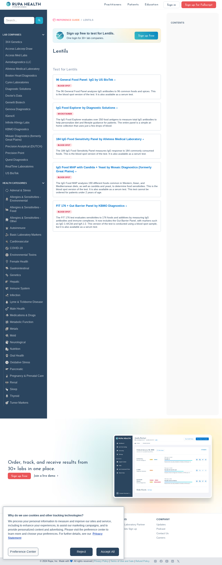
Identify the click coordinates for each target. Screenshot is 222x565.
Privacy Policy (101, 561)
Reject (81, 551)
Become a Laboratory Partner (128, 524)
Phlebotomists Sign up (124, 528)
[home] (23, 5)
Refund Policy (142, 561)
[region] (63, 532)
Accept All (108, 551)
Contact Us (162, 533)
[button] (112, 5)
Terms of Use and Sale (122, 561)
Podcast (160, 528)
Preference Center (23, 551)
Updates (161, 524)
